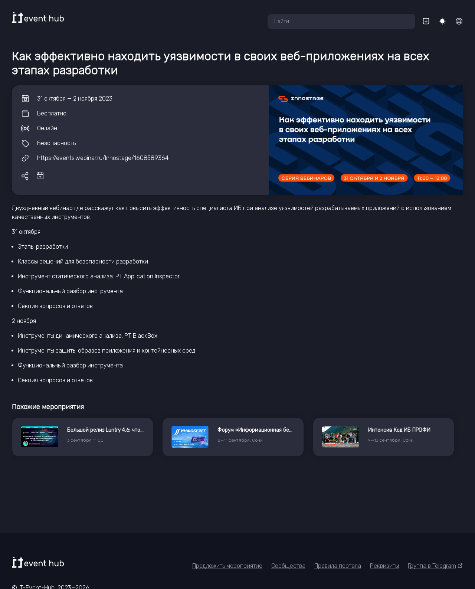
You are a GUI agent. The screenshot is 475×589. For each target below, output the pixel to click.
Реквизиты (384, 565)
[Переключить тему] (442, 21)
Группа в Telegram (432, 565)
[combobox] (341, 21)
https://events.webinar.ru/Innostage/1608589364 (102, 157)
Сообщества (288, 565)
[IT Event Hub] (38, 17)
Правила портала (337, 565)
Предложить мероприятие (227, 565)
